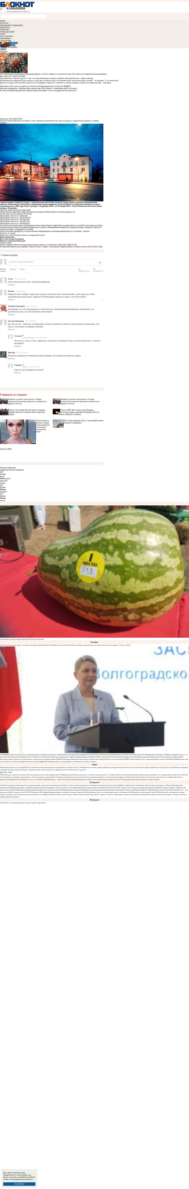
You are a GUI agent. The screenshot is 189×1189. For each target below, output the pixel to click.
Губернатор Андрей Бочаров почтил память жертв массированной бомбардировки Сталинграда (132, 754)
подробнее (19, 470)
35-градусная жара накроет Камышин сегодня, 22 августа (142, 779)
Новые (3, 269)
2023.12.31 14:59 (20, 279)
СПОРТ (3, 34)
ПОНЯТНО (19, 1184)
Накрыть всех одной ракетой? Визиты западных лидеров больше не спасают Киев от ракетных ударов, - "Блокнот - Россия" (92, 645)
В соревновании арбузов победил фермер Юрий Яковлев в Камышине (22, 639)
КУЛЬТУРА (4, 23)
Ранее (22, 269)
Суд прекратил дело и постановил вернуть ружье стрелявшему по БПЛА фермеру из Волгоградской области (122, 792)
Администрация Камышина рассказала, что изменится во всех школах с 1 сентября (88, 775)
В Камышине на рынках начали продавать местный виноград (79, 754)
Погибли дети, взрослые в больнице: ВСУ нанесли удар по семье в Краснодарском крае (31, 775)
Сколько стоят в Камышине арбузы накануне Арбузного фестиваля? (24, 803)
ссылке (12, 233)
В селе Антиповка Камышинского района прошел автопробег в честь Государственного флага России (150, 775)
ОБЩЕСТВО (5, 28)
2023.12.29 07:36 (22, 353)
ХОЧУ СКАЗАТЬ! (6, 36)
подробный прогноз (7, 470)
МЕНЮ (2, 21)
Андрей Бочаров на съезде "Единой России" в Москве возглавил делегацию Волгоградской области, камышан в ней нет (41, 767)
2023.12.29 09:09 (31, 306)
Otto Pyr (25, 367)
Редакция (3, 52)
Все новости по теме (8, 76)
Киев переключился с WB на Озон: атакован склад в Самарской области (97, 779)
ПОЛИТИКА (4, 30)
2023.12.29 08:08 (30, 321)
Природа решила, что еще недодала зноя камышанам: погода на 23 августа (73, 761)
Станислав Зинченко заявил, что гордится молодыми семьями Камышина (26, 645)
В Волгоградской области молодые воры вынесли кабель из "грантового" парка (31, 245)
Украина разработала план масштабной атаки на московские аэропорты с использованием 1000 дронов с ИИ (93, 777)
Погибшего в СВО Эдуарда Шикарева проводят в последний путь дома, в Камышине (57, 792)
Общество (4, 119)
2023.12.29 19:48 (41, 338)
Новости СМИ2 (6, 449)
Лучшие (13, 269)
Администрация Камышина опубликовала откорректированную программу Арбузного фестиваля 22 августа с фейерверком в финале (105, 790)
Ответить (11, 284)
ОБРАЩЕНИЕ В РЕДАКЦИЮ (11, 25)
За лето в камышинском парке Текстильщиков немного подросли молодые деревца (61, 757)
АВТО (13, 45)
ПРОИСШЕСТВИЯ (7, 32)
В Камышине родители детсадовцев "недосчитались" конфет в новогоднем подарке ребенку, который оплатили (44, 247)
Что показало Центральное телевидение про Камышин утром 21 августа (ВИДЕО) (97, 785)
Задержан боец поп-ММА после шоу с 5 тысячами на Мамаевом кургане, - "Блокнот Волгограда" (41, 779)
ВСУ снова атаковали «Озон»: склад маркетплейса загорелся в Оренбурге (150, 759)
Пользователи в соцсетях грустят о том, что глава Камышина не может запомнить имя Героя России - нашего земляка (46, 78)
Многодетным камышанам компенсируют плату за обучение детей (38, 790)
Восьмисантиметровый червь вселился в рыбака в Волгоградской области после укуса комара (94, 759)
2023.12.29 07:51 (35, 367)
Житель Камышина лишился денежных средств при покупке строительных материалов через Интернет (35, 785)
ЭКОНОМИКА (5, 38)
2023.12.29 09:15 (21, 291)
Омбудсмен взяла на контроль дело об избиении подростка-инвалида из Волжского (29, 754)
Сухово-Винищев (28, 337)
